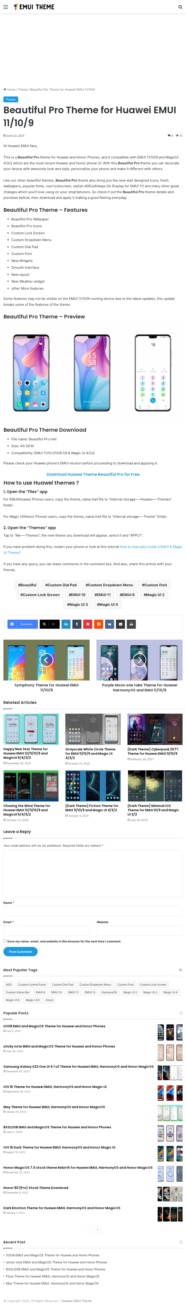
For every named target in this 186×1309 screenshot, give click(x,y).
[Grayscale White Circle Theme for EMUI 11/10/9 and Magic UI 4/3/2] (92, 729)
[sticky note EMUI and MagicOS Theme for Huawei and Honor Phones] (170, 1052)
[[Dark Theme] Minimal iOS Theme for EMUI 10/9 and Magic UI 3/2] (155, 785)
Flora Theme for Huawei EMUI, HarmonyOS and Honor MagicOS (53, 1276)
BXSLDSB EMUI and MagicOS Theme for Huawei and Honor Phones (57, 1127)
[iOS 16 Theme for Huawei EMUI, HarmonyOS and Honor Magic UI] (170, 1093)
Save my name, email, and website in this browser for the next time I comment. (64, 941)
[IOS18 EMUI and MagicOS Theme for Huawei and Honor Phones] (170, 1032)
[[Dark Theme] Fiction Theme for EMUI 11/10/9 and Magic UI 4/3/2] (92, 785)
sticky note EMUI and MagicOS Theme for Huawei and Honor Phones (59, 1046)
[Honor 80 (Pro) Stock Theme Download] (170, 1194)
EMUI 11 (104, 594)
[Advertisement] (93, 52)
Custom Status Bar (17, 992)
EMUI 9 (128, 594)
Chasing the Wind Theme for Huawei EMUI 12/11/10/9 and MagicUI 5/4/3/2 (26, 810)
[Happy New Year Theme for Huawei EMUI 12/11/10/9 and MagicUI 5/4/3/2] (31, 729)
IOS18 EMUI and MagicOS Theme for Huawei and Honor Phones (54, 1026)
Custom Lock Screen (41, 594)
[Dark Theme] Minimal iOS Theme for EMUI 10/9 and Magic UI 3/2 (153, 810)
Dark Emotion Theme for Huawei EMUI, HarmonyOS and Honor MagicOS (61, 1208)
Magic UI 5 (13, 1000)
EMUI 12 (90, 992)
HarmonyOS (109, 992)
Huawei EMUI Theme (77, 1301)
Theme (23, 89)
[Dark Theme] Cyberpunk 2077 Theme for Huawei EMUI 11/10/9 (153, 751)
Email (8, 922)
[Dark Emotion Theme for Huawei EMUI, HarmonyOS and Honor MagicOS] (170, 1214)
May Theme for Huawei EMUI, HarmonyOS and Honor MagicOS (54, 1107)
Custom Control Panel (32, 984)
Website (102, 922)
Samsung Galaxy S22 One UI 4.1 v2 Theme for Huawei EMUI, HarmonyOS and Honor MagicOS (78, 1066)
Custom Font (155, 585)
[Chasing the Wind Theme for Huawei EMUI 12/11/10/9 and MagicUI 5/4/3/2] (31, 785)
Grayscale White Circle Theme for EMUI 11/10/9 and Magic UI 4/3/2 (90, 753)
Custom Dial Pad (62, 585)
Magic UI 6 (32, 1000)
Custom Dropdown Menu (110, 585)
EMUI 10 (78, 594)
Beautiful (28, 585)
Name (8, 903)
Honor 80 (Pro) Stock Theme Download (35, 1188)
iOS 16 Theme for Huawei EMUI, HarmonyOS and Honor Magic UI (55, 1087)
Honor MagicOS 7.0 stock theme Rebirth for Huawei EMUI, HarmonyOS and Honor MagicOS (78, 1167)
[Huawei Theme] (34, 6)
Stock (49, 1000)
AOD (9, 984)
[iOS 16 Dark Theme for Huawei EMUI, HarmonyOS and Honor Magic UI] (170, 1153)
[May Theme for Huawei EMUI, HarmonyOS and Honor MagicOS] (170, 1113)
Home (10, 89)
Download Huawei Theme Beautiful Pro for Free (93, 474)
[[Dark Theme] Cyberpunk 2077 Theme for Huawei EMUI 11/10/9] (155, 729)
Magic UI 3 (78, 604)
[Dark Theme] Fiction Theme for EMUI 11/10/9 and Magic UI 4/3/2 (91, 808)
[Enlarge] (176, 329)
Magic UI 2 (155, 594)
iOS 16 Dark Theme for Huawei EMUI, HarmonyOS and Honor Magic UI (59, 1147)
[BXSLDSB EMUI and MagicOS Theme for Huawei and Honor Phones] (170, 1133)
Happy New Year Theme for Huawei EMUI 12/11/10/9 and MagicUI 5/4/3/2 (25, 753)
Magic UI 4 (108, 604)
